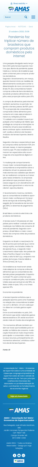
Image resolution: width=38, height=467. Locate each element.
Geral (31, 26)
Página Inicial (10, 26)
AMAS (19, 9)
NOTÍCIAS (22, 26)
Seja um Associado (19, 396)
